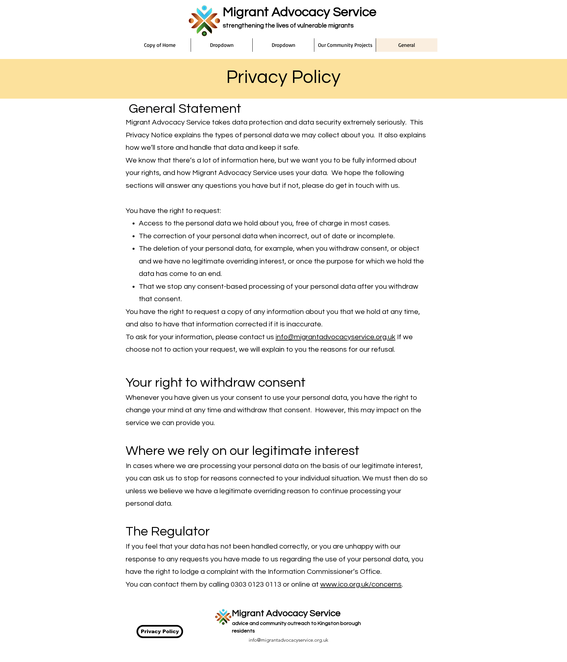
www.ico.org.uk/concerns (361, 584)
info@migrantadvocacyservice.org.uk (335, 337)
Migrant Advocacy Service (299, 12)
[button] (221, 45)
